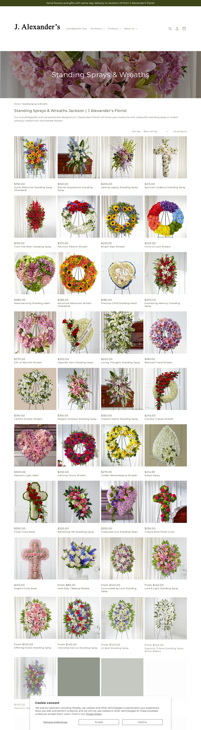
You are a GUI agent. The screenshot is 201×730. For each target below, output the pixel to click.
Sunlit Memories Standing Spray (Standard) (33, 189)
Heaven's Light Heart (26, 475)
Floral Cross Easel (24, 531)
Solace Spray (152, 475)
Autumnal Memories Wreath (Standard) (74, 304)
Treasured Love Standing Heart (119, 531)
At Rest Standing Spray (115, 647)
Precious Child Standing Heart (119, 303)
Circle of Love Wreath (158, 246)
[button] (97, 28)
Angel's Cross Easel (25, 588)
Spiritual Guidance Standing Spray (165, 187)
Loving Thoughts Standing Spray (120, 362)
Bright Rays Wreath (113, 246)
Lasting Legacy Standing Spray (119, 187)
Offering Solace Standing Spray (33, 647)
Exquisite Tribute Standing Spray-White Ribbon (164, 649)
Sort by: (136, 131)
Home (17, 104)
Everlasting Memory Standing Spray (162, 304)
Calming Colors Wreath (72, 475)
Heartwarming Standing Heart (32, 303)
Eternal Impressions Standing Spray (75, 189)
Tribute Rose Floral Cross (159, 531)
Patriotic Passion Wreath (72, 246)
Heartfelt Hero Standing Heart (75, 362)
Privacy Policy (94, 713)
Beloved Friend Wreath (158, 362)
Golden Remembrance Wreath (119, 475)
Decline (142, 722)
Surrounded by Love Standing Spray (118, 590)
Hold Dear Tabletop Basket (74, 588)
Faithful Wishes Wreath (28, 419)
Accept (99, 722)
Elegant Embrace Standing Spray (77, 419)
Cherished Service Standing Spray (78, 647)
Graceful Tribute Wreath (159, 419)
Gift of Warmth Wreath (28, 362)
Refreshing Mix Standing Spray (76, 531)
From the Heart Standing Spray (32, 246)
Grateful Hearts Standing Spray (119, 419)
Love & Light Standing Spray (161, 588)
